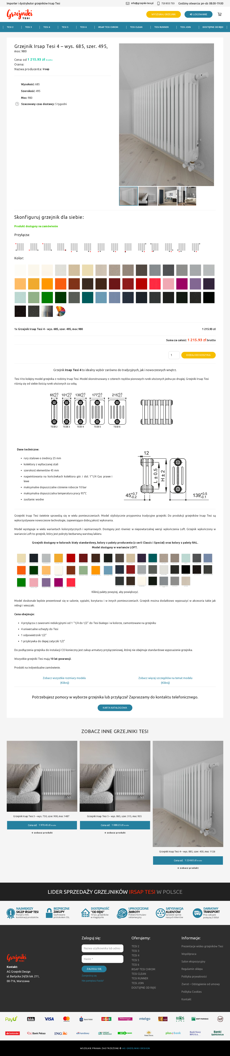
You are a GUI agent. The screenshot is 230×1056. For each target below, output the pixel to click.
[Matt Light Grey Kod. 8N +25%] (195, 271)
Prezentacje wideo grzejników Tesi (202, 946)
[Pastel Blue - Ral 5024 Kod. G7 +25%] (101, 298)
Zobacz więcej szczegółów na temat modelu (165, 678)
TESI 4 (135, 955)
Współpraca (189, 953)
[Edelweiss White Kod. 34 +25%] (34, 271)
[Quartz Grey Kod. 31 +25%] (20, 312)
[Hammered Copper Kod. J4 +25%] (88, 284)
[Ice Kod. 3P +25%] (20, 298)
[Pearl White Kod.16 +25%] (61, 271)
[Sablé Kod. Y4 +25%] (101, 271)
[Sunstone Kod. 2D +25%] (128, 271)
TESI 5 (135, 960)
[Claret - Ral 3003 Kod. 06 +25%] (115, 284)
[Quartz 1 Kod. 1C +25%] (74, 271)
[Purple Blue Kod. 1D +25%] (209, 284)
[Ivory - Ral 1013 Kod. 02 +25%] (88, 271)
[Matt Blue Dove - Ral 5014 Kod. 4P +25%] (115, 298)
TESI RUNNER (140, 978)
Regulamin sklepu (192, 968)
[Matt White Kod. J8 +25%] (47, 271)
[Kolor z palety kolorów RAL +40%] (61, 312)
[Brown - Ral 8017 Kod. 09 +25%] (101, 284)
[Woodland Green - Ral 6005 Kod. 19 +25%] (61, 298)
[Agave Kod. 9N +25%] (74, 298)
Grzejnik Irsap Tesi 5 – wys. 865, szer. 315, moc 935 (114, 816)
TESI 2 (135, 946)
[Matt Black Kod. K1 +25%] (182, 298)
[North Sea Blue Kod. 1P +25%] (88, 298)
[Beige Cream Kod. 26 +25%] (20, 284)
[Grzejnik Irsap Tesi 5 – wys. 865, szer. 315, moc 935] (115, 743)
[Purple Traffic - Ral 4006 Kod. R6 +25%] (182, 284)
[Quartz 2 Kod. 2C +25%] (115, 271)
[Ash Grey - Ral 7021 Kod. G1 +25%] (155, 298)
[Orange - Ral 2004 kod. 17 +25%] (61, 284)
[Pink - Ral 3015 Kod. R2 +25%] (168, 284)
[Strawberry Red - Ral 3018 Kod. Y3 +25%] (155, 284)
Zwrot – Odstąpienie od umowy (201, 984)
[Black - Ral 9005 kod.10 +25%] (168, 298)
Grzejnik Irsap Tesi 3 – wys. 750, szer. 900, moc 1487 (41, 816)
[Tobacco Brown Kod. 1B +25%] (141, 271)
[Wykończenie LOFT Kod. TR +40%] (47, 312)
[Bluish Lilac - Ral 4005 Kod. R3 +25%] (195, 284)
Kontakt (186, 999)
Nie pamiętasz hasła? (93, 980)
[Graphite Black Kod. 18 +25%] (195, 298)
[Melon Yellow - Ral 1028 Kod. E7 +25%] (47, 284)
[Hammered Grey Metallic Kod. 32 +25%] (34, 312)
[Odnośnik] (20, 14)
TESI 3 (135, 950)
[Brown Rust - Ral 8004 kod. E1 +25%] (74, 284)
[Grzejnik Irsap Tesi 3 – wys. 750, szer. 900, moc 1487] (42, 743)
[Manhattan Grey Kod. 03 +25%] (209, 271)
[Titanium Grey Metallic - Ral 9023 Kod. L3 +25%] (155, 271)
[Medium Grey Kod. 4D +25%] (168, 271)
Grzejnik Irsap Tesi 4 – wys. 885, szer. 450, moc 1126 (187, 851)
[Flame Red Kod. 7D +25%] (128, 284)
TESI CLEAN (139, 973)
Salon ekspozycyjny (193, 961)
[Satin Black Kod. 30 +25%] (209, 298)
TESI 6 (135, 964)
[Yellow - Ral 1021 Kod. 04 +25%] (34, 284)
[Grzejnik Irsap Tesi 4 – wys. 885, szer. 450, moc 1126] (188, 743)
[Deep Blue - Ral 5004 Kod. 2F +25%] (141, 298)
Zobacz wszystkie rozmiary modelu (65, 678)
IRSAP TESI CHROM (143, 969)
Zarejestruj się (89, 975)
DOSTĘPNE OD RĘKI (144, 987)
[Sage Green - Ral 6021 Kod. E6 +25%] (34, 298)
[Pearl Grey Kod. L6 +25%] (182, 271)
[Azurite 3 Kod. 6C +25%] (128, 298)
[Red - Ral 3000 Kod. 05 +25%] (141, 284)
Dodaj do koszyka (198, 355)
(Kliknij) (64, 682)
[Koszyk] (219, 14)
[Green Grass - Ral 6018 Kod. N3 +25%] (47, 298)
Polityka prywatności (194, 976)
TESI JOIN (138, 983)
